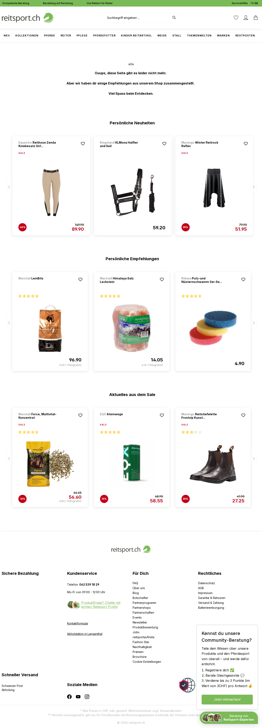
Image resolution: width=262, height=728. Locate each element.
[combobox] (135, 18)
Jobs (136, 632)
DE (256, 3)
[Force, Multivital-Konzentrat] (49, 464)
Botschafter (140, 598)
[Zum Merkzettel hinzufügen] (83, 144)
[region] (131, 184)
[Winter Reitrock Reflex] (214, 192)
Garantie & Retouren (211, 598)
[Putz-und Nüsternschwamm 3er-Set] (212, 328)
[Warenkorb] (256, 18)
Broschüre (140, 656)
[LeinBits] (39, 283)
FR (252, 3)
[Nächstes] (253, 186)
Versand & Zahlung (211, 602)
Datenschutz (206, 583)
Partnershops (142, 607)
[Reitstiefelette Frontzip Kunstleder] (212, 464)
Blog (136, 593)
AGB (201, 588)
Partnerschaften (143, 612)
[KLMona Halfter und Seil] (132, 192)
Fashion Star (141, 642)
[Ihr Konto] (246, 18)
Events (137, 617)
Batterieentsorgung (211, 607)
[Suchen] (176, 18)
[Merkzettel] (236, 18)
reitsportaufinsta (143, 637)
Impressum (205, 593)
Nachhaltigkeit (142, 647)
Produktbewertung (145, 627)
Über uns (139, 588)
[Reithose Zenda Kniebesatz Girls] (51, 192)
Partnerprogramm (144, 602)
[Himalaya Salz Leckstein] (131, 328)
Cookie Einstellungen (147, 661)
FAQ (135, 583)
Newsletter (140, 622)
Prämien (138, 652)
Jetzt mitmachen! (227, 699)
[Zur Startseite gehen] (27, 17)
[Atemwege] (121, 419)
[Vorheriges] (10, 186)
